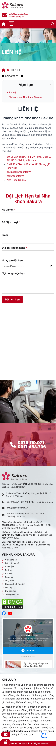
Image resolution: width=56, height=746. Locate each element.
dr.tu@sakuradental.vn (17, 507)
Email (5, 235)
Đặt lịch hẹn (12, 299)
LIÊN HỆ (11, 92)
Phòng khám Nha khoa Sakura (25, 97)
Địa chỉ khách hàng (14, 247)
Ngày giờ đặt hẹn (13, 260)
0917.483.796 (32, 447)
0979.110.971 (31, 443)
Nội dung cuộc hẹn (13, 273)
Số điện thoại (11, 222)
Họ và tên (9, 209)
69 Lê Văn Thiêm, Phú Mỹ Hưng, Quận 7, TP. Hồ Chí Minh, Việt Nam (28, 494)
